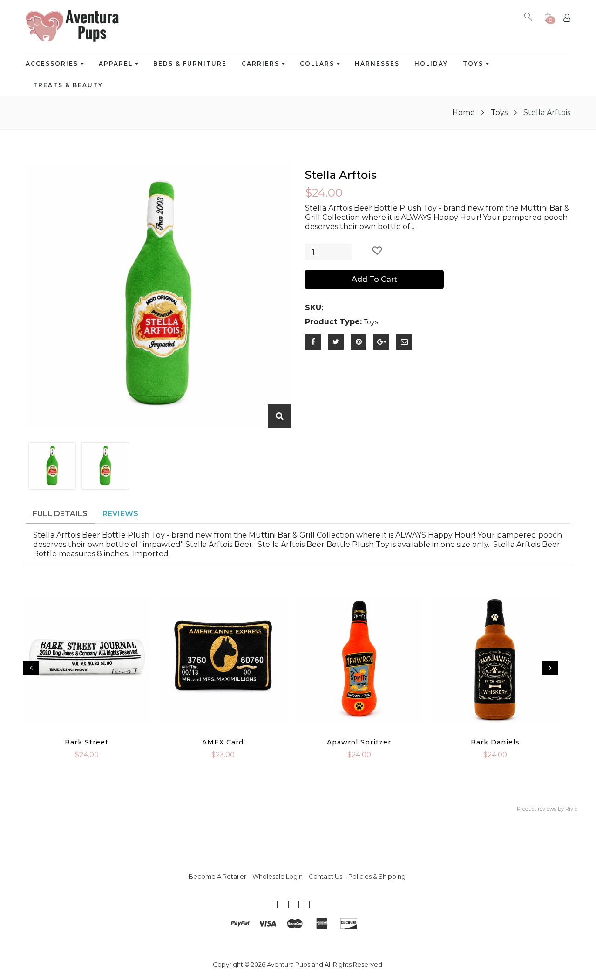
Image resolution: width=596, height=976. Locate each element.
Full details (60, 513)
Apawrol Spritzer (359, 742)
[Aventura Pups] (72, 26)
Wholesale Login (277, 876)
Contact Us (325, 876)
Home (464, 112)
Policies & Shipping (377, 876)
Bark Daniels (495, 742)
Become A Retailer (217, 876)
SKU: (314, 307)
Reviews (120, 513)
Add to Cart (374, 279)
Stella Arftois (341, 175)
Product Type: (333, 321)
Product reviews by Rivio (547, 808)
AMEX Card (223, 742)
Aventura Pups (288, 964)
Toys (499, 112)
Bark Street (86, 742)
